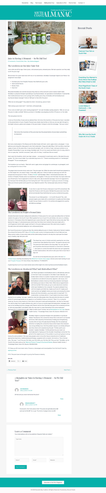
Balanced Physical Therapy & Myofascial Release (39, 342)
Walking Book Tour (49, 3)
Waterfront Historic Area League (41, 258)
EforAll (32, 232)
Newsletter (25, 3)
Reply (61, 399)
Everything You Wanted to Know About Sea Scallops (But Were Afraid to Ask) (88, 79)
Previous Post (11, 370)
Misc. (25, 61)
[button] (84, 3)
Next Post (67, 370)
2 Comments (11, 61)
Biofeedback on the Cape (57, 309)
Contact (80, 3)
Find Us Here (72, 3)
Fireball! (35, 174)
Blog (32, 3)
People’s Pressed (16, 261)
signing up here (12, 350)
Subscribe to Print (61, 3)
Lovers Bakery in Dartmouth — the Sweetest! (85, 108)
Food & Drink (19, 61)
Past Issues (38, 3)
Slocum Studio (71, 490)
